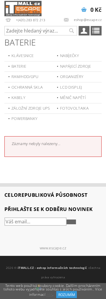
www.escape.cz (53, 248)
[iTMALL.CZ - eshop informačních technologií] (23, 7)
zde (49, 294)
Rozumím (66, 294)
